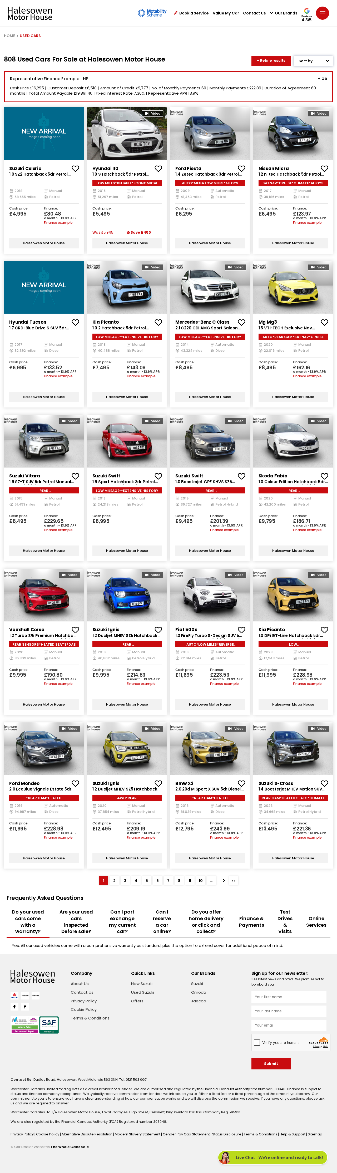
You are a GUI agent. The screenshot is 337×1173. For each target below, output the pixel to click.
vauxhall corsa (26, 629)
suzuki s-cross (276, 783)
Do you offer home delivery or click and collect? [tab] (206, 922)
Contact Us (254, 13)
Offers (137, 1001)
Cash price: (18, 208)
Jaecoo (198, 1001)
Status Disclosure (227, 1134)
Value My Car (226, 13)
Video (155, 113)
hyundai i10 (105, 168)
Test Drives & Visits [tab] (285, 922)
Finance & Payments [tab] (251, 921)
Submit (271, 1063)
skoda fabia (273, 476)
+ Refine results (271, 60)
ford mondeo (24, 783)
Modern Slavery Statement (138, 1134)
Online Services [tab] (316, 921)
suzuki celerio (25, 168)
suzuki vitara (24, 476)
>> (233, 880)
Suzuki (197, 983)
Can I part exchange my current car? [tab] (122, 922)
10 (201, 880)
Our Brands (286, 13)
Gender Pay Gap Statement (187, 1134)
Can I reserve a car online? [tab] (162, 922)
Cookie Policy (84, 1009)
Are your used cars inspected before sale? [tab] (76, 922)
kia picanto (105, 322)
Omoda (198, 992)
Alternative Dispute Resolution (87, 1134)
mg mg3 (268, 322)
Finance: (51, 208)
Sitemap (315, 1134)
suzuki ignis (106, 629)
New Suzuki (141, 983)
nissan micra (274, 168)
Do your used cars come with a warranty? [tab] (28, 922)
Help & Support (293, 1134)
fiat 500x (186, 629)
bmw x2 (184, 783)
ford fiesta (188, 168)
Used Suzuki (142, 992)
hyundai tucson (27, 322)
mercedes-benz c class (202, 322)
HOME (9, 35)
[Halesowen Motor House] (30, 13)
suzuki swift (106, 476)
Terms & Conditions (90, 1018)
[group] (44, 133)
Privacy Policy (84, 1001)
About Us (80, 983)
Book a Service (194, 13)
